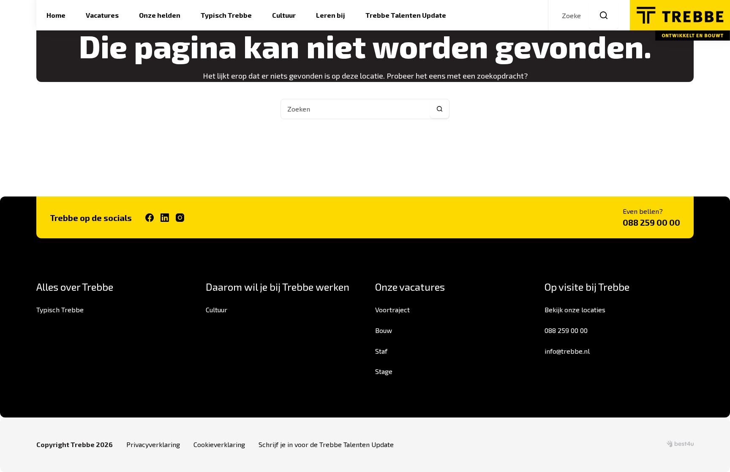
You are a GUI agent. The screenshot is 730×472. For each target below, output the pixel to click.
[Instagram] (180, 217)
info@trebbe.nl (567, 351)
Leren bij (330, 15)
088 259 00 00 (651, 222)
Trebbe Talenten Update (405, 15)
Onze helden (159, 15)
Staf (381, 351)
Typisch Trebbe (226, 15)
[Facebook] (149, 217)
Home (55, 15)
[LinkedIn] (165, 217)
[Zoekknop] (603, 15)
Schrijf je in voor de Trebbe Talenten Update (326, 444)
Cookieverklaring (219, 444)
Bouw (383, 330)
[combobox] (355, 109)
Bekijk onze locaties (575, 310)
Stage (383, 371)
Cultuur (284, 15)
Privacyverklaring (153, 444)
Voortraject (392, 310)
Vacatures (102, 15)
